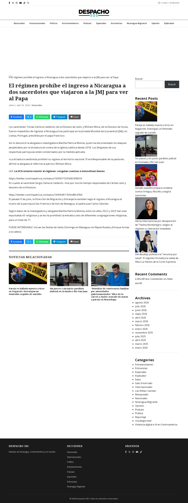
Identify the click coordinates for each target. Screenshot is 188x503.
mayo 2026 (141, 313)
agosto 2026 (142, 302)
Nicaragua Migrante (137, 23)
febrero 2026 (142, 325)
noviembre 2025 (144, 332)
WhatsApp (43, 117)
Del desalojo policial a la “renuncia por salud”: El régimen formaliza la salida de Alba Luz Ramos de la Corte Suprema (156, 258)
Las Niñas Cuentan (145, 390)
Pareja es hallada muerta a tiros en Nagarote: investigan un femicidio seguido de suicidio (27, 291)
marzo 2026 (141, 321)
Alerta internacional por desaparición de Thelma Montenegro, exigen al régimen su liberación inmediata (155, 224)
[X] (13, 3)
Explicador (169, 23)
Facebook (17, 117)
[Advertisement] (94, 49)
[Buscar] (28, 2)
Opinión (156, 23)
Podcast (87, 23)
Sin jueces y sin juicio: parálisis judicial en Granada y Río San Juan (68, 290)
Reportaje (140, 417)
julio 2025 (140, 336)
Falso (138, 379)
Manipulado (141, 394)
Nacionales (19, 23)
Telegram (60, 117)
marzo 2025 (141, 344)
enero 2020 (141, 347)
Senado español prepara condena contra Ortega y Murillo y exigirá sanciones (153, 191)
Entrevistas (116, 23)
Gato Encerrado (143, 383)
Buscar (139, 78)
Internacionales (37, 23)
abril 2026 (140, 317)
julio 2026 (140, 306)
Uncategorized (143, 420)
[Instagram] (17, 3)
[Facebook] (9, 3)
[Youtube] (20, 3)
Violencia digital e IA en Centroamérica (156, 424)
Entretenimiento (70, 23)
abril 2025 (140, 340)
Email (76, 117)
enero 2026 (141, 329)
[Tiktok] (24, 3)
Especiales (101, 23)
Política (53, 23)
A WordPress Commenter (149, 279)
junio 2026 (141, 310)
